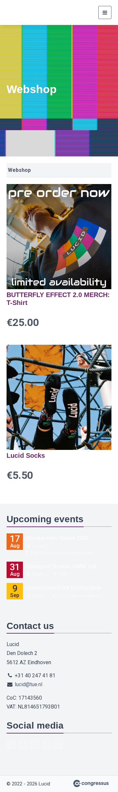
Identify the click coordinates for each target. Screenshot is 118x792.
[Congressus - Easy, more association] (90, 783)
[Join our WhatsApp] (58, 744)
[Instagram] (46, 744)
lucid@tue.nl (28, 684)
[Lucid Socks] (59, 397)
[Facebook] (11, 744)
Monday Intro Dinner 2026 (57, 538)
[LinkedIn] (23, 744)
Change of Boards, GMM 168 (61, 566)
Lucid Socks (26, 455)
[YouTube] (34, 744)
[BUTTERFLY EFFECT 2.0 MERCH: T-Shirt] (59, 236)
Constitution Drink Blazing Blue (63, 588)
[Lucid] (15, 12)
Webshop (19, 170)
